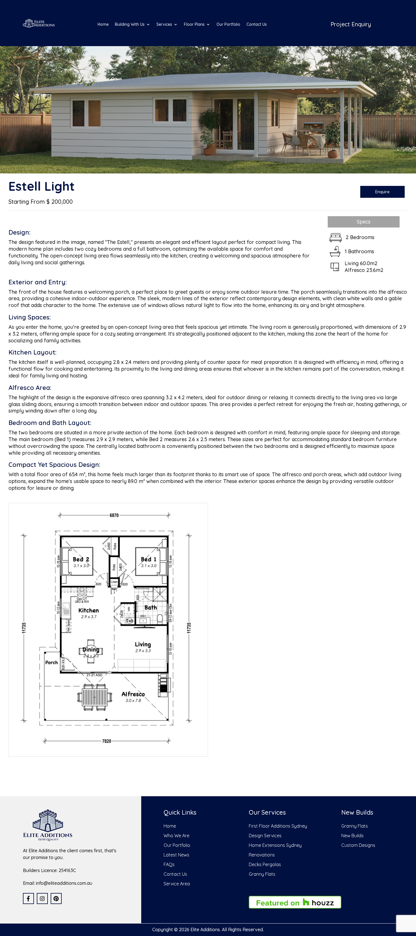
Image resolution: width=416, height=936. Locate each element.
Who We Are (176, 835)
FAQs (169, 864)
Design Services (265, 835)
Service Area (177, 883)
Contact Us (256, 24)
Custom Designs (358, 845)
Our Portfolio (228, 24)
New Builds (352, 835)
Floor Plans (194, 24)
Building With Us (130, 24)
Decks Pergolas (265, 864)
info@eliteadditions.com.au (64, 883)
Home (103, 24)
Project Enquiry (351, 24)
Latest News (176, 855)
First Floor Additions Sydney (278, 826)
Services (164, 24)
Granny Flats (262, 874)
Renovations (262, 855)
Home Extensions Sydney (275, 845)
